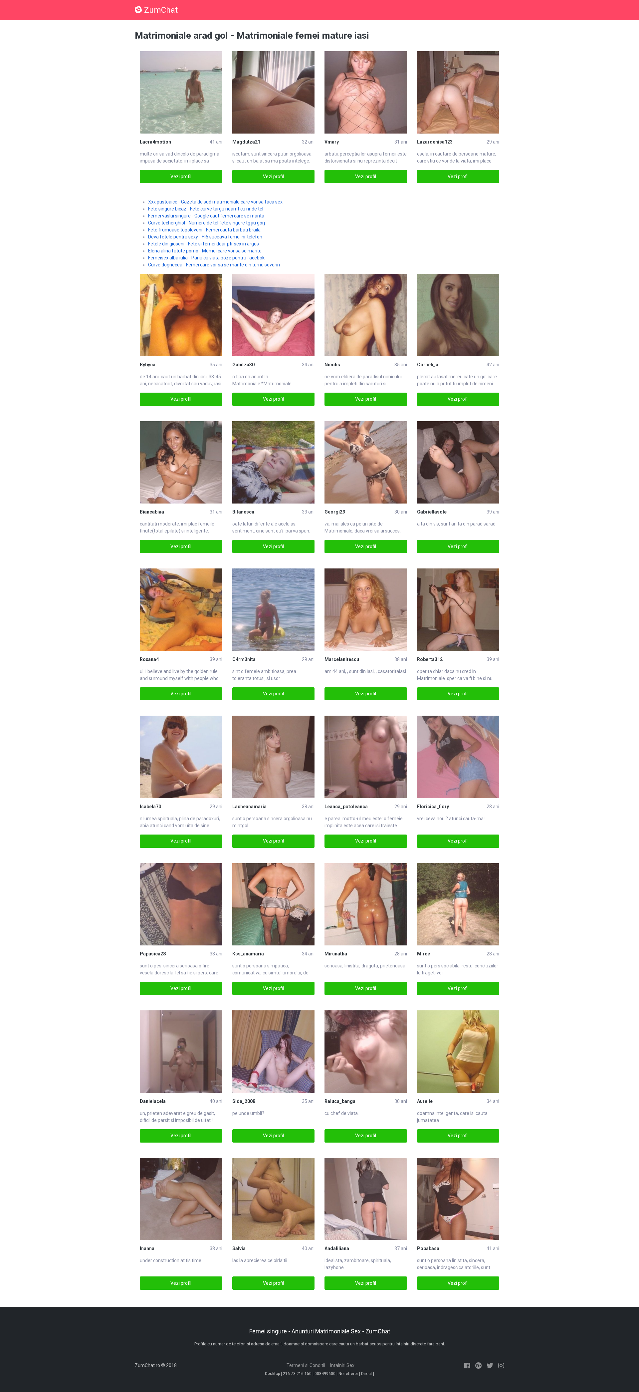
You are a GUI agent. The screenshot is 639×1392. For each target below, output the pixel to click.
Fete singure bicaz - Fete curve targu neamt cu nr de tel (205, 208)
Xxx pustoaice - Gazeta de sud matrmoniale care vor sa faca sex (215, 201)
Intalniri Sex (342, 1365)
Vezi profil (180, 176)
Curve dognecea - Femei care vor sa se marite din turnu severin (214, 264)
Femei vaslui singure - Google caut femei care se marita (206, 215)
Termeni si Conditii (306, 1365)
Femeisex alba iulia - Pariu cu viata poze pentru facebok (206, 257)
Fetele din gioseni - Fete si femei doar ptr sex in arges (203, 243)
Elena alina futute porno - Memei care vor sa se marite (205, 250)
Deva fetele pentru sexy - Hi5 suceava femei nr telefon (205, 236)
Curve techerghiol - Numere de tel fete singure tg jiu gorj (206, 222)
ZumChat (161, 10)
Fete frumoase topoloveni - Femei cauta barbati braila (204, 229)
